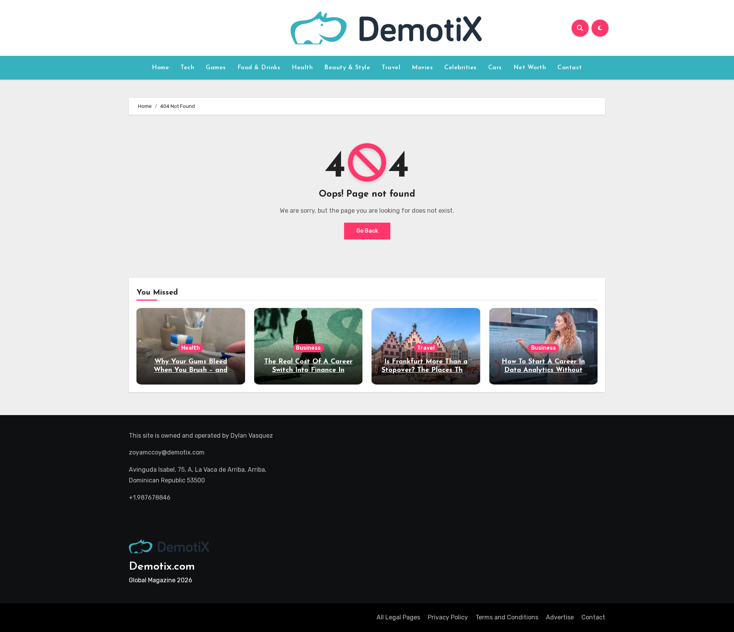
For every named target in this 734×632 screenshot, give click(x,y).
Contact (569, 68)
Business (308, 348)
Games (216, 68)
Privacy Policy (448, 617)
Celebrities (460, 68)
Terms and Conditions (507, 617)
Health (302, 68)
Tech (187, 68)
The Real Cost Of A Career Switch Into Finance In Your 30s (308, 370)
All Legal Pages (398, 617)
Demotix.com (162, 567)
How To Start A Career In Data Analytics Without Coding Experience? (543, 370)
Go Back (367, 231)
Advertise (560, 617)
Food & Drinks (259, 68)
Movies (422, 68)
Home (160, 68)
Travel (391, 68)
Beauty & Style (347, 68)
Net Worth (529, 68)
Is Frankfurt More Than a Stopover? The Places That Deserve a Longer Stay (426, 370)
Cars (495, 68)
